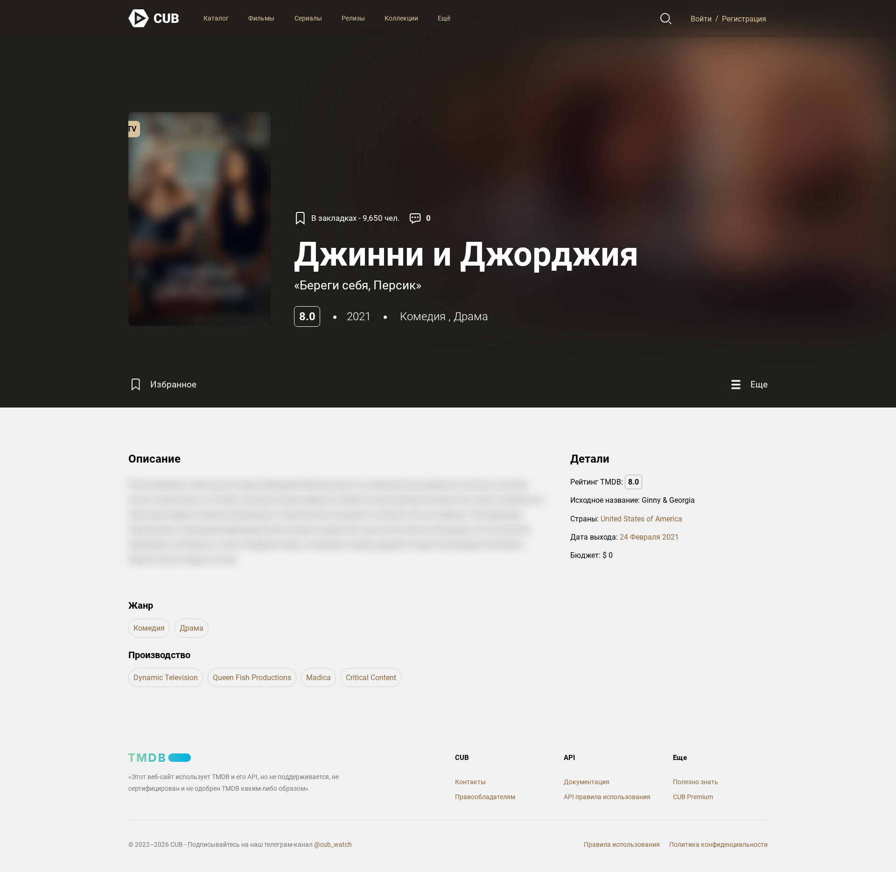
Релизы (353, 18)
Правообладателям (485, 797)
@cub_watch (333, 844)
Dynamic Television (165, 677)
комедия (423, 316)
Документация (586, 782)
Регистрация (744, 18)
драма (471, 316)
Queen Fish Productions (252, 677)
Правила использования (622, 844)
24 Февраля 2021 (649, 537)
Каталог (216, 18)
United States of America (641, 518)
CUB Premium (693, 797)
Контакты (470, 782)
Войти (701, 18)
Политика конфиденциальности (718, 844)
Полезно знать (695, 782)
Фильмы (261, 18)
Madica (318, 677)
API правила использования (607, 797)
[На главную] (154, 18)
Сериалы (308, 18)
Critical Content (371, 677)
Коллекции (401, 18)
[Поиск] (666, 18)
